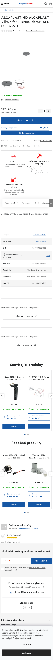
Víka (48, 255)
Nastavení (26, 644)
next (51, 396)
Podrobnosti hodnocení (35, 31)
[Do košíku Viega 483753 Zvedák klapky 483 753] (13, 426)
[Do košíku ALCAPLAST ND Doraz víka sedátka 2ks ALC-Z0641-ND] (39, 426)
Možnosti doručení (12, 99)
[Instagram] (30, 607)
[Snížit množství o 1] (40, 111)
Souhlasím (26, 652)
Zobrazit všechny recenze (28, 528)
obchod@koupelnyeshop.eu (29, 592)
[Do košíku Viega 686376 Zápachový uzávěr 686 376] (39, 504)
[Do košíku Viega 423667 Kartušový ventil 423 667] (13, 504)
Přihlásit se (42, 561)
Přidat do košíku (26, 120)
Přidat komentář (26, 345)
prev (2, 396)
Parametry (26, 203)
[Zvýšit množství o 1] (48, 111)
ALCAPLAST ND (46, 141)
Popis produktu (10, 203)
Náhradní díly (41, 241)
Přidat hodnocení (26, 316)
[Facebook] (24, 607)
